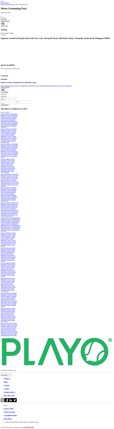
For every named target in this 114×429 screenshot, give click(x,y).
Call (6, 92)
